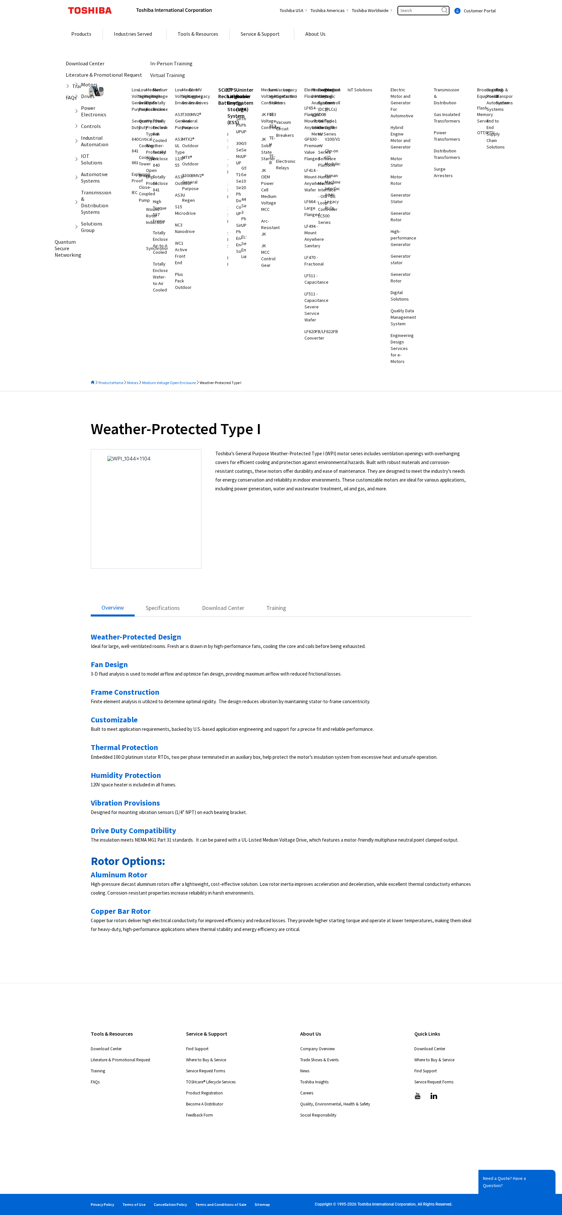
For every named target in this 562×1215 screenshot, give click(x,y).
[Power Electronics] (77, 111)
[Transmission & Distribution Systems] (77, 202)
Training (98, 1071)
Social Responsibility (318, 1115)
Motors (132, 382)
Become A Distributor (204, 1104)
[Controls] (77, 126)
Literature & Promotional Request (120, 1060)
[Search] (445, 10)
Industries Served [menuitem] (133, 34)
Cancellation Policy (170, 1204)
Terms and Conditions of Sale (221, 1204)
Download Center (106, 1049)
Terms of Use (134, 1204)
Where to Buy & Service (206, 1060)
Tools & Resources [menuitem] (198, 34)
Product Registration (204, 1093)
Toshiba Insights (314, 1082)
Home (118, 382)
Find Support (197, 1049)
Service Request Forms (205, 1071)
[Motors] (77, 84)
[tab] (113, 609)
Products (106, 382)
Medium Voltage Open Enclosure (169, 382)
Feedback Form (199, 1115)
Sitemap (262, 1204)
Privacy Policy (102, 1204)
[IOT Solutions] (77, 159)
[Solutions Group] (77, 226)
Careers (306, 1093)
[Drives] (77, 96)
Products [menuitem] (81, 34)
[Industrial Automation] (77, 141)
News (304, 1071)
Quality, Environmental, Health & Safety (335, 1104)
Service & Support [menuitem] (260, 34)
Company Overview (317, 1049)
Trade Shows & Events (319, 1060)
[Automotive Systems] (77, 177)
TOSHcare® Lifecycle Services (210, 1082)
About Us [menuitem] (315, 34)
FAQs (95, 1082)
